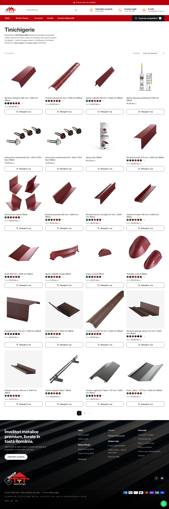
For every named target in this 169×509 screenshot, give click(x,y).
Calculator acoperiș (16, 457)
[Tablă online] (17, 478)
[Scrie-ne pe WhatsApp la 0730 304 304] (163, 503)
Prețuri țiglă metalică (116, 446)
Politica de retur (144, 439)
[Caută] (76, 10)
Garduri (50, 18)
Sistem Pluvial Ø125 (86, 449)
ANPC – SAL (9, 501)
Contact (141, 455)
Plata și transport (145, 447)
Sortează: (136, 53)
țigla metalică (19, 43)
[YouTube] (162, 478)
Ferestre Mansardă (66, 18)
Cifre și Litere (54, 492)
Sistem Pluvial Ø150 (86, 453)
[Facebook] (156, 478)
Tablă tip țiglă (83, 435)
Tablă (7, 18)
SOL (16, 501)
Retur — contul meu (146, 443)
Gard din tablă (113, 457)
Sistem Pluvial (22, 18)
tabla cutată (32, 43)
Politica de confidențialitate (149, 451)
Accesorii (38, 18)
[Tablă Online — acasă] (10, 10)
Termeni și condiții (145, 435)
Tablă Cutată (83, 439)
